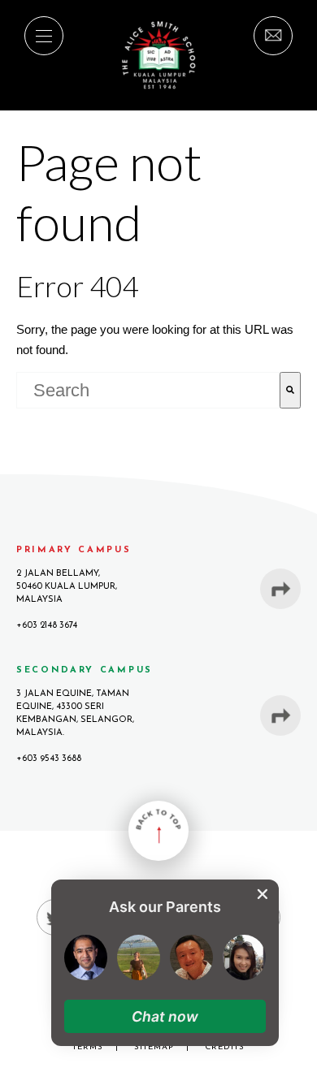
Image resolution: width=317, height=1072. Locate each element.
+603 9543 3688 (48, 758)
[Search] (290, 390)
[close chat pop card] (262, 894)
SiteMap (154, 1047)
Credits (225, 1047)
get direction (280, 588)
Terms (87, 1047)
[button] (165, 1016)
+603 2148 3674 (46, 625)
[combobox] (148, 390)
